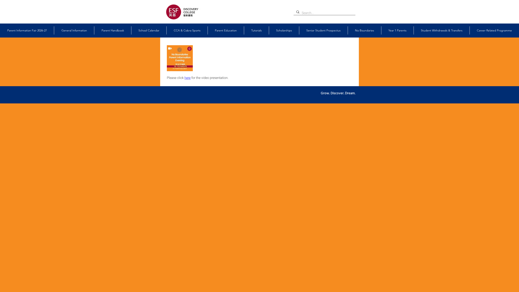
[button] (74, 30)
